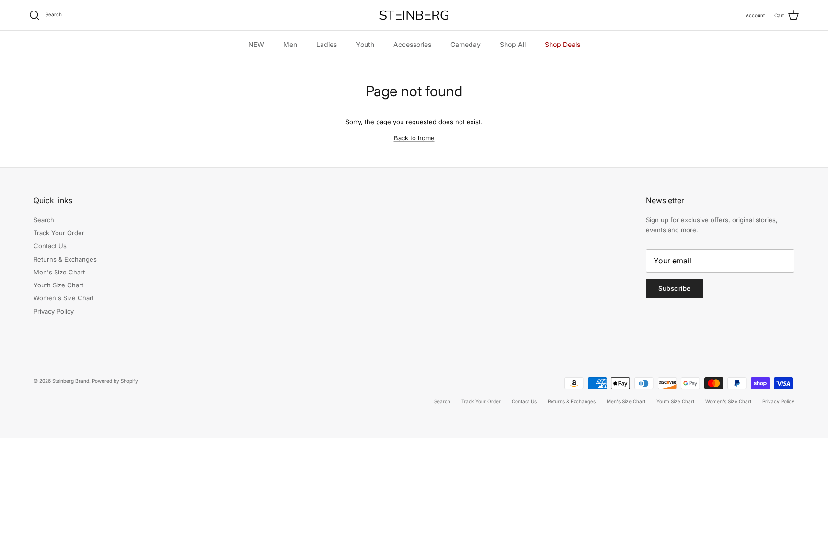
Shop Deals (562, 44)
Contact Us (50, 246)
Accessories (412, 44)
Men (290, 44)
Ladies (326, 44)
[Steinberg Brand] (414, 15)
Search (44, 220)
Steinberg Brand (70, 381)
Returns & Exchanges (65, 259)
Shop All (513, 44)
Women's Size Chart (64, 298)
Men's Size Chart (59, 272)
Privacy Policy (54, 311)
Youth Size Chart (58, 285)
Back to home (414, 138)
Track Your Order (59, 233)
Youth (365, 44)
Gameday (465, 44)
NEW (256, 44)
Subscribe (674, 288)
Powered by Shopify (115, 381)
